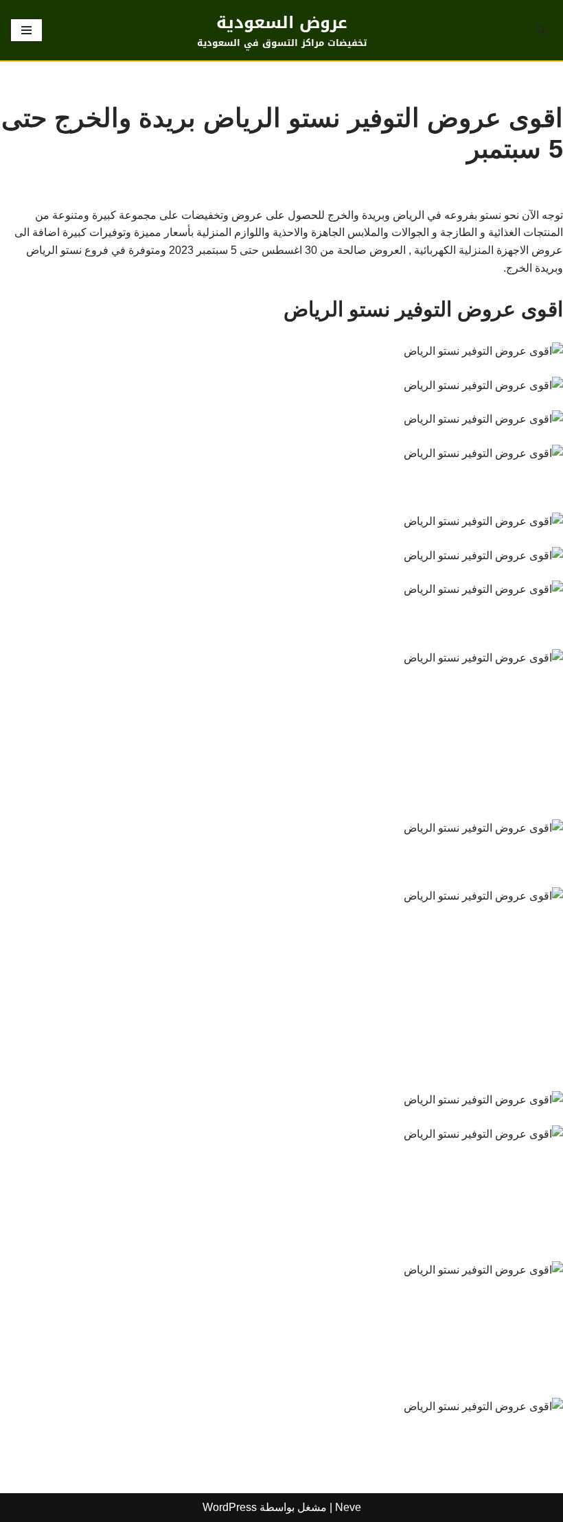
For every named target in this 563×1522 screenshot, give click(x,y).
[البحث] (541, 30)
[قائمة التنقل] (26, 30)
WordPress (230, 1507)
